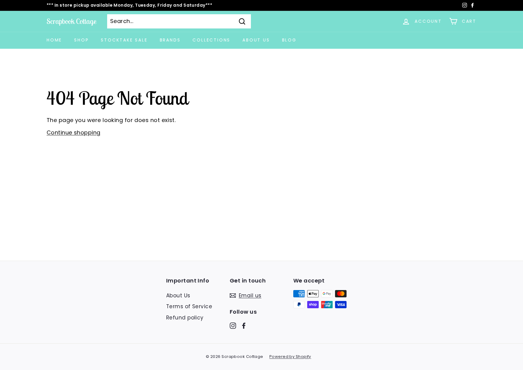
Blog (289, 40)
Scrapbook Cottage (71, 21)
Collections (211, 40)
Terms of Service (189, 306)
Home (54, 40)
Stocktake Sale (124, 40)
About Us (256, 40)
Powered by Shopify (290, 356)
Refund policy (185, 317)
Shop (81, 40)
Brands (170, 40)
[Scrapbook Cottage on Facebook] (244, 325)
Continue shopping (73, 132)
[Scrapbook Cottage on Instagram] (233, 325)
